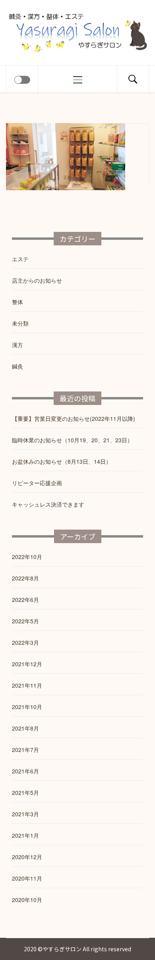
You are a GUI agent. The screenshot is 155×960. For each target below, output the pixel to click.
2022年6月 (25, 599)
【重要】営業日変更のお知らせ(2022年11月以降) (73, 418)
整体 (17, 302)
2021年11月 (27, 685)
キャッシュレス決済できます (48, 504)
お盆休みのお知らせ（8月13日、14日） (61, 461)
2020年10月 (27, 900)
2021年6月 (25, 771)
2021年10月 (27, 707)
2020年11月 (27, 878)
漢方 (17, 345)
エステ (20, 259)
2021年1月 (25, 835)
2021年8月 (25, 728)
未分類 (20, 323)
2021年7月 (25, 750)
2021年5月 (25, 792)
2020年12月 (27, 857)
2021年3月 (25, 814)
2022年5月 (25, 621)
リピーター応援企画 (37, 483)
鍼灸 (17, 366)
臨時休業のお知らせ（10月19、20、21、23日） (72, 440)
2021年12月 (27, 664)
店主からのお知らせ (37, 280)
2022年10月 (27, 557)
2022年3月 (25, 642)
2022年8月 (25, 578)
